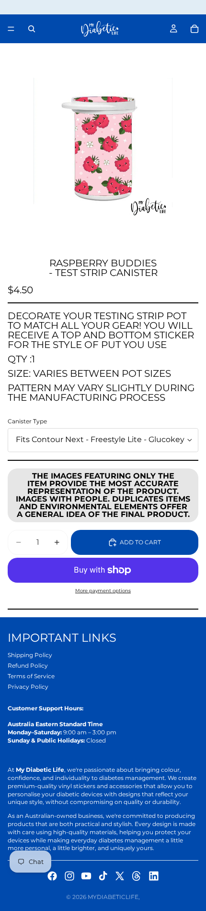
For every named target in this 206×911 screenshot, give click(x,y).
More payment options (103, 590)
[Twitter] (120, 876)
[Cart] (194, 28)
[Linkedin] (154, 876)
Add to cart (140, 542)
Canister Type (27, 421)
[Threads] (136, 876)
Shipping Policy (30, 655)
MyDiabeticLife (113, 896)
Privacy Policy (28, 686)
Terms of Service (31, 676)
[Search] (31, 28)
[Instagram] (69, 876)
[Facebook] (52, 876)
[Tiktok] (103, 876)
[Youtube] (86, 876)
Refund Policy (28, 665)
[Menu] (11, 29)
